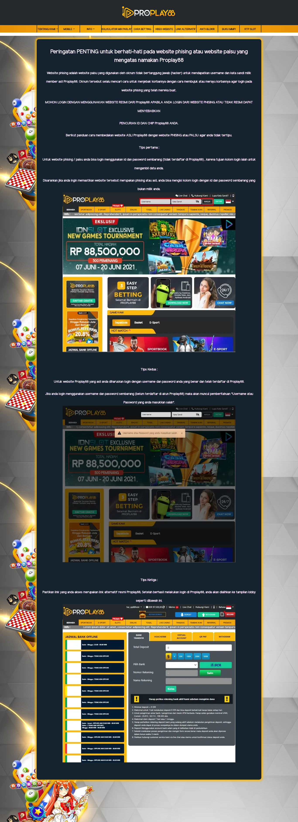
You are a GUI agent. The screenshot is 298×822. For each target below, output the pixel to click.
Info (90, 29)
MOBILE (68, 29)
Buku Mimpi (229, 29)
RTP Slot (250, 29)
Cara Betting (142, 29)
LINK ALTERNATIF (186, 29)
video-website (164, 29)
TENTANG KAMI (47, 29)
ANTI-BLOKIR (207, 29)
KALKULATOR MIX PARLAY (117, 29)
